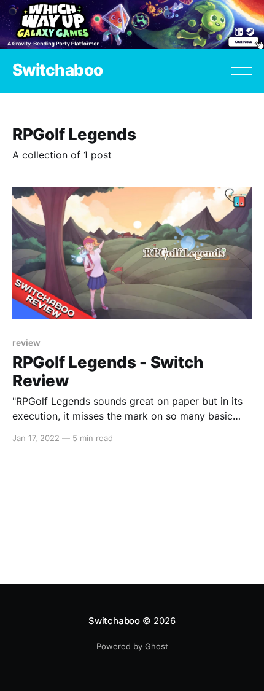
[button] (241, 71)
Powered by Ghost (132, 646)
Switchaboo (57, 70)
